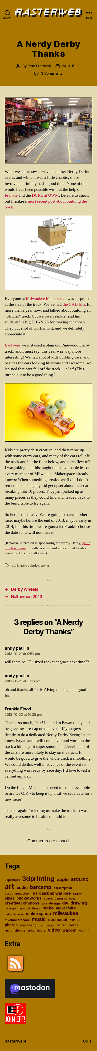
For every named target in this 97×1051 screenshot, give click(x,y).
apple (63, 879)
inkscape (10, 908)
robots (73, 925)
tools (40, 930)
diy (65, 903)
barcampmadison (17, 893)
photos (11, 925)
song (31, 930)
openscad (57, 919)
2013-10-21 (71, 66)
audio (22, 887)
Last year (12, 345)
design (54, 903)
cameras (61, 898)
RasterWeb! (15, 1041)
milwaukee (65, 913)
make (48, 907)
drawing (78, 902)
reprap (61, 925)
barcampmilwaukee (52, 893)
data (44, 903)
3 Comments (51, 73)
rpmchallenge (15, 930)
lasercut (24, 908)
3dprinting (38, 878)
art (9, 886)
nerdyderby (29, 565)
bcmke (77, 893)
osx (71, 920)
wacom (69, 930)
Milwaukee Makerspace (46, 298)
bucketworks (28, 898)
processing (28, 925)
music (39, 919)
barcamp (40, 887)
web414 (83, 930)
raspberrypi (46, 925)
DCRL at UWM (45, 195)
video (54, 930)
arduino (79, 879)
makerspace (38, 913)
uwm (45, 565)
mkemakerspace (17, 920)
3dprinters (12, 880)
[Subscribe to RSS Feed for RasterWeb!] (48, 963)
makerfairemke (14, 914)
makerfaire (66, 908)
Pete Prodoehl (39, 66)
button (48, 898)
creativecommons (22, 903)
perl (79, 920)
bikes (9, 898)
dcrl (14, 565)
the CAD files (74, 304)
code (72, 898)
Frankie (11, 195)
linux (36, 908)
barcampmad (62, 888)
